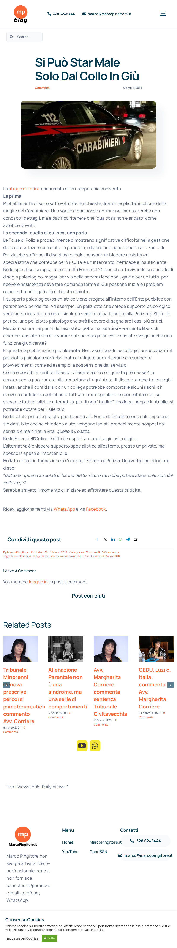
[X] (105, 539)
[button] (6, 685)
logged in (38, 582)
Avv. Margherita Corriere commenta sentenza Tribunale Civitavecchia (110, 691)
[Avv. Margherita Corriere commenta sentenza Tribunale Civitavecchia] (111, 649)
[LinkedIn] (113, 539)
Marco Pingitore (17, 552)
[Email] (136, 539)
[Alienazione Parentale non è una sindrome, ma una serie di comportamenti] (65, 649)
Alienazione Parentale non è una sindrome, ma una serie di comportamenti (67, 688)
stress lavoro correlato (65, 556)
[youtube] (82, 745)
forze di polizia (21, 556)
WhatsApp (64, 509)
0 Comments (110, 552)
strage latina (40, 556)
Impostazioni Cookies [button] (22, 938)
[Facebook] (97, 539)
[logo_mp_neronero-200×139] (22, 827)
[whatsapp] (95, 745)
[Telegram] (128, 539)
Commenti (42, 88)
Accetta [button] (49, 938)
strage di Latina (24, 189)
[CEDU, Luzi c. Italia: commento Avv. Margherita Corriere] (156, 649)
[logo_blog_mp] (20, 6)
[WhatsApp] (120, 539)
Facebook (96, 509)
